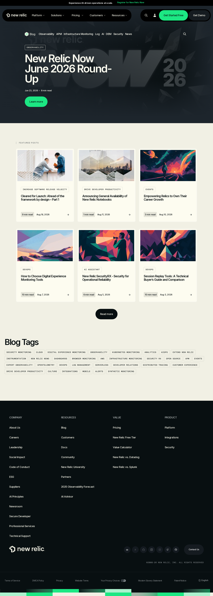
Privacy (59, 580)
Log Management (81, 365)
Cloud (39, 352)
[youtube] (127, 549)
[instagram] (159, 549)
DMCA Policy (38, 580)
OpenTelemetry (46, 365)
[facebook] (175, 549)
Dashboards (60, 358)
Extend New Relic (183, 352)
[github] (143, 549)
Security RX (154, 358)
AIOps (164, 352)
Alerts (99, 371)
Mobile (86, 371)
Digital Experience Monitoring (66, 352)
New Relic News (40, 358)
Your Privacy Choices (110, 580)
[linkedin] (151, 549)
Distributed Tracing (155, 365)
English (204, 580)
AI (103, 33)
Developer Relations (125, 365)
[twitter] (135, 549)
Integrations (70, 371)
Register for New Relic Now (130, 2)
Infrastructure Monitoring (78, 33)
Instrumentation (16, 358)
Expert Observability (20, 365)
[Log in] (155, 15)
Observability (46, 33)
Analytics (150, 352)
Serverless (101, 365)
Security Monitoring (19, 352)
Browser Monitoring (84, 358)
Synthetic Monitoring (121, 371)
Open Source (173, 358)
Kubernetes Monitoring (126, 352)
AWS (102, 358)
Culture (52, 371)
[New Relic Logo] (16, 15)
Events (198, 358)
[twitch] (167, 549)
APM (59, 33)
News (128, 33)
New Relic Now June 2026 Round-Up (68, 68)
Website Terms (82, 580)
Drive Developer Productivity (25, 371)
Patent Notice (180, 580)
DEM (108, 33)
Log (97, 33)
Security (118, 33)
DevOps (63, 365)
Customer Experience (185, 365)
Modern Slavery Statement (150, 580)
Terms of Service (12, 580)
